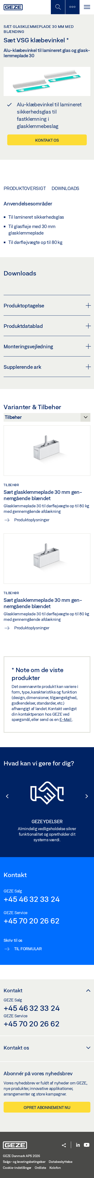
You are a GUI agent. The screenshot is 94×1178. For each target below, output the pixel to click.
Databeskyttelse (60, 1162)
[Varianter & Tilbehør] (47, 418)
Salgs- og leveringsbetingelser (24, 1162)
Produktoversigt (25, 188)
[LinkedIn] (77, 1145)
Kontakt (13, 990)
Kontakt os (47, 140)
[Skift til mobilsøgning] (72, 7)
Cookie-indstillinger (17, 1168)
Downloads (65, 188)
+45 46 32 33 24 (32, 899)
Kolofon (55, 1168)
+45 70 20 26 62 (31, 920)
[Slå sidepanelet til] (87, 7)
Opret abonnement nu (47, 1107)
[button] (4, 796)
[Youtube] (86, 1145)
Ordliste (40, 1168)
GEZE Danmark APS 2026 (21, 1156)
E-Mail (66, 719)
